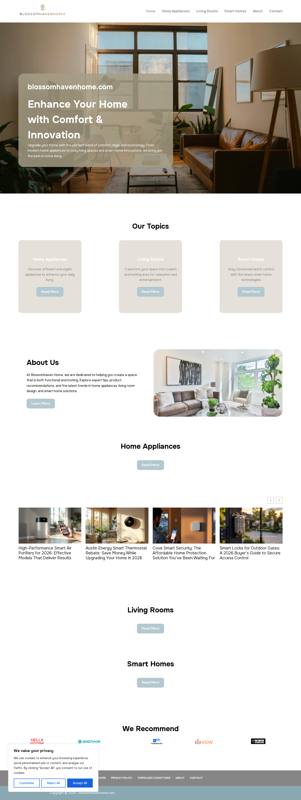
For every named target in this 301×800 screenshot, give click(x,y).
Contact (276, 11)
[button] (279, 500)
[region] (53, 768)
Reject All (53, 783)
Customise (26, 783)
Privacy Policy (121, 778)
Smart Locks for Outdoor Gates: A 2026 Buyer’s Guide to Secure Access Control (250, 553)
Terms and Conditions (153, 778)
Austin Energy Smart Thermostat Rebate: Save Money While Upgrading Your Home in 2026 (116, 553)
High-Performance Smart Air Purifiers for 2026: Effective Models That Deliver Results (44, 553)
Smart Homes (235, 11)
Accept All (80, 783)
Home (150, 11)
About (258, 11)
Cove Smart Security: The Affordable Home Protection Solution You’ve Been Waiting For (184, 553)
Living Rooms (207, 11)
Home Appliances (176, 11)
